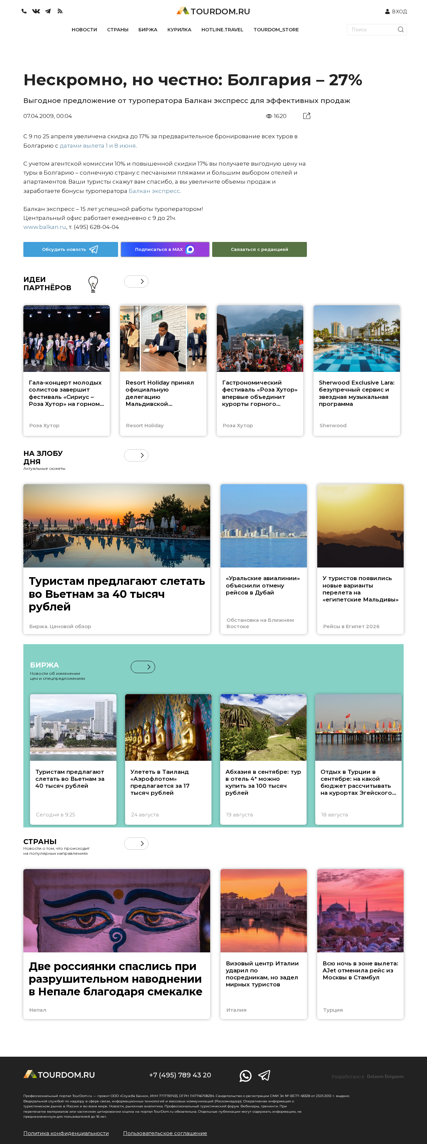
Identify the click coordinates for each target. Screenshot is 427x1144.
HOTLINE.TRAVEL (222, 30)
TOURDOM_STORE (276, 30)
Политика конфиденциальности (66, 1133)
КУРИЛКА (179, 30)
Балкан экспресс (154, 191)
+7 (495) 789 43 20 (180, 1075)
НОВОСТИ (84, 30)
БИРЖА (147, 30)
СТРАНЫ (117, 30)
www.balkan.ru (44, 227)
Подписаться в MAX (159, 249)
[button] (130, 281)
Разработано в (368, 1076)
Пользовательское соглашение (165, 1133)
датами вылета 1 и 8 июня (98, 145)
